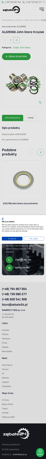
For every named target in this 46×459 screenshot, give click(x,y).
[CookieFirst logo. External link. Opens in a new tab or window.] (3, 219)
